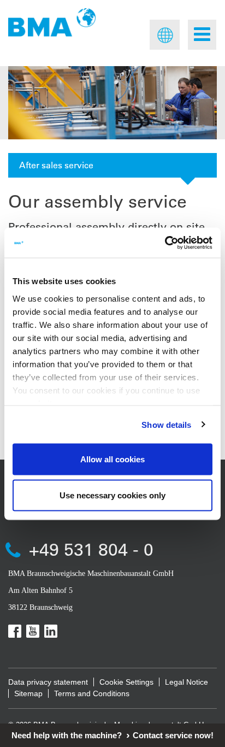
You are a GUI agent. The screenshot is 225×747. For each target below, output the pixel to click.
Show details (166, 424)
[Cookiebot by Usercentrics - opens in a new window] (164, 243)
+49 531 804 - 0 (91, 549)
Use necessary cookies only (112, 494)
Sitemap (28, 693)
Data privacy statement (48, 682)
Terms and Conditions (91, 693)
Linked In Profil (50, 631)
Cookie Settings (126, 682)
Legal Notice (186, 682)
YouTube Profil (32, 631)
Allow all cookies (112, 459)
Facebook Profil (14, 631)
